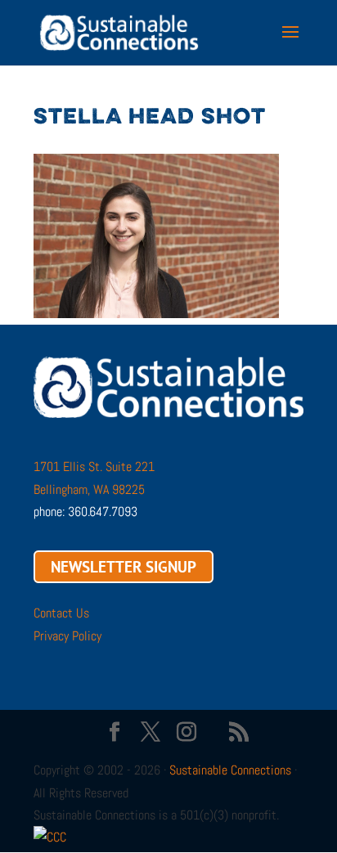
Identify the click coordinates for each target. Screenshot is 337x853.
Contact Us (61, 613)
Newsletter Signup (123, 567)
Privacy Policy (67, 635)
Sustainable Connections (230, 770)
